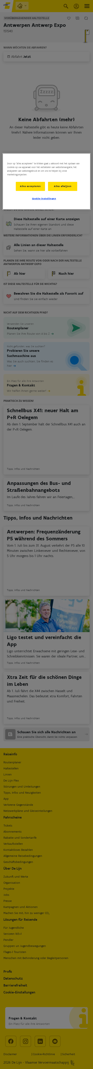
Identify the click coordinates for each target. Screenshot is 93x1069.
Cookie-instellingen (44, 198)
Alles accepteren (30, 186)
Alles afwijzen (62, 186)
